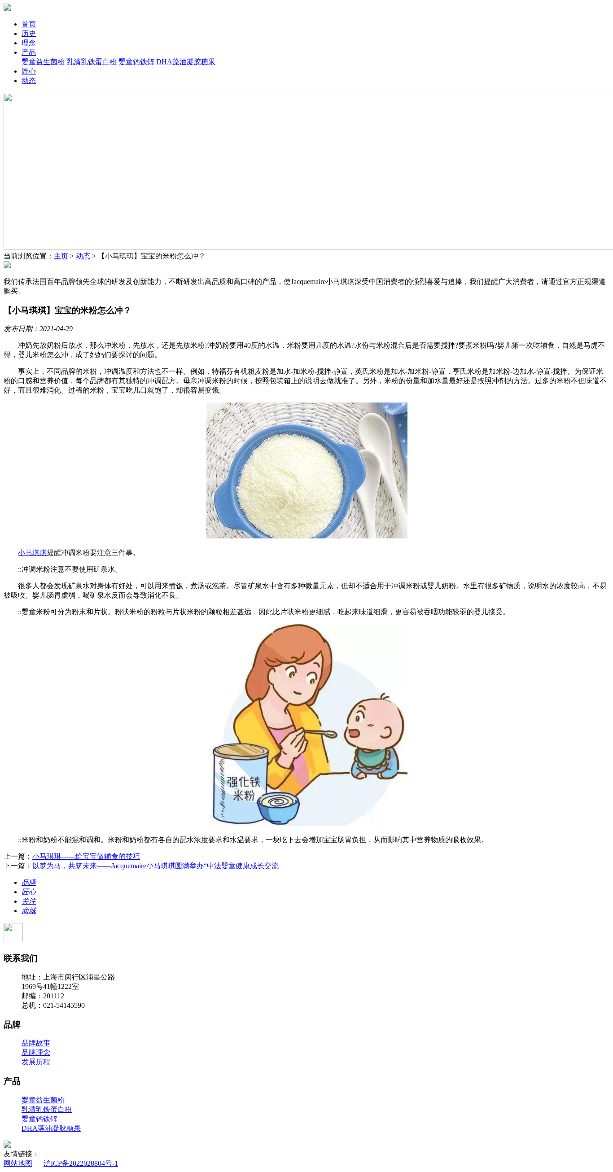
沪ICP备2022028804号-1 (81, 1163)
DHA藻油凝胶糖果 (185, 62)
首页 (29, 24)
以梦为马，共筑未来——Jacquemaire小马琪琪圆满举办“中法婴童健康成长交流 (155, 866)
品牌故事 (36, 1043)
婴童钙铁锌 (136, 62)
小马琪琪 (32, 552)
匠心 (29, 71)
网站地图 (18, 1163)
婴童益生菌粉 (43, 62)
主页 (61, 256)
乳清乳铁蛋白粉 (91, 62)
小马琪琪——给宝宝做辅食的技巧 (86, 856)
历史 (29, 33)
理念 (29, 43)
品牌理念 (36, 1052)
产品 (29, 52)
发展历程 (36, 1062)
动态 (29, 80)
